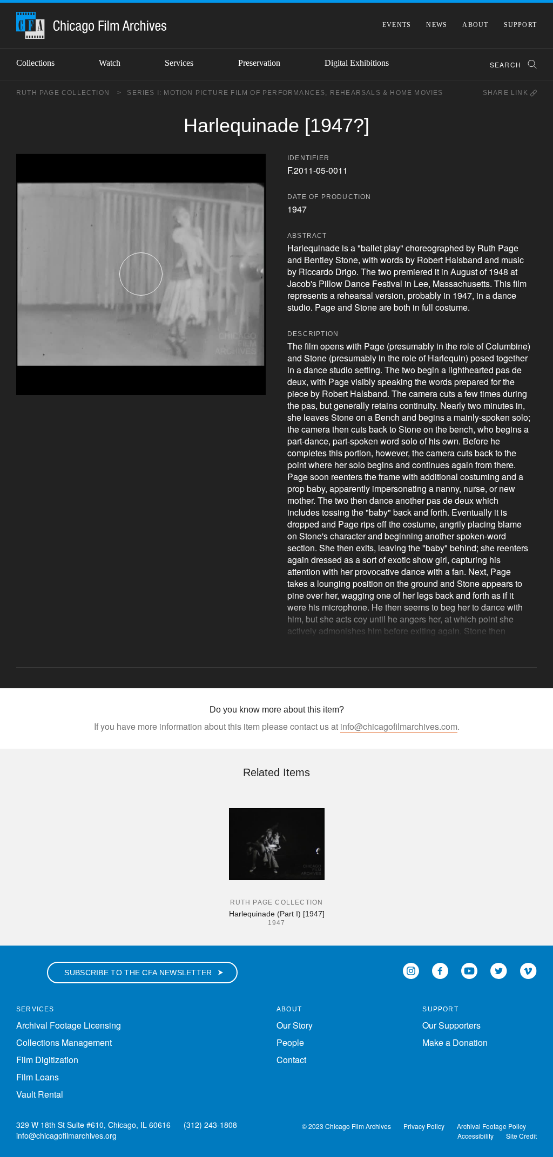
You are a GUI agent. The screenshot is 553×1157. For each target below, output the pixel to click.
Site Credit (521, 1135)
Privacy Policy (423, 1126)
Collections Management (64, 1042)
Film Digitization (47, 1059)
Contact (291, 1059)
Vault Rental (39, 1094)
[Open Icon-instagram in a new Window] (411, 970)
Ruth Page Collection (69, 93)
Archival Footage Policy (491, 1126)
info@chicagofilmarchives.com (398, 726)
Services (179, 62)
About (475, 25)
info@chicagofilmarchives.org (66, 1135)
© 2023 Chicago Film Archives (346, 1126)
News (436, 25)
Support (520, 25)
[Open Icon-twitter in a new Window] (498, 970)
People (290, 1042)
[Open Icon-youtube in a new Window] (469, 970)
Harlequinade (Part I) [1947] (277, 913)
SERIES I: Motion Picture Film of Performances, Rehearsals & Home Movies (285, 93)
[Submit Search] (529, 64)
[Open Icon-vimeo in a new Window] (528, 970)
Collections (35, 62)
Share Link (506, 93)
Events (396, 25)
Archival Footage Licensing (68, 1025)
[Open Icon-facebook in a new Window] (440, 970)
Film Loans (37, 1077)
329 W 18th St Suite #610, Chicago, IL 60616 (93, 1124)
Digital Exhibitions (357, 62)
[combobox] (508, 64)
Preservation (259, 62)
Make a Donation (455, 1042)
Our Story (294, 1025)
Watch (109, 62)
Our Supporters (451, 1025)
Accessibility (475, 1135)
